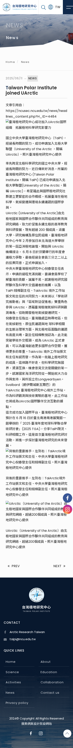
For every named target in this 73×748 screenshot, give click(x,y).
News (10, 692)
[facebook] (31, 733)
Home (10, 62)
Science (12, 672)
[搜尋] (43, 7)
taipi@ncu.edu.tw (22, 639)
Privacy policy (17, 703)
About (46, 662)
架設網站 (46, 724)
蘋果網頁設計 (30, 724)
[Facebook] (67, 498)
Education (49, 672)
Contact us (50, 692)
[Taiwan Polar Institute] (19, 7)
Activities (13, 682)
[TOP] (67, 733)
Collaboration (52, 682)
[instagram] (67, 509)
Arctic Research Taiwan (27, 632)
